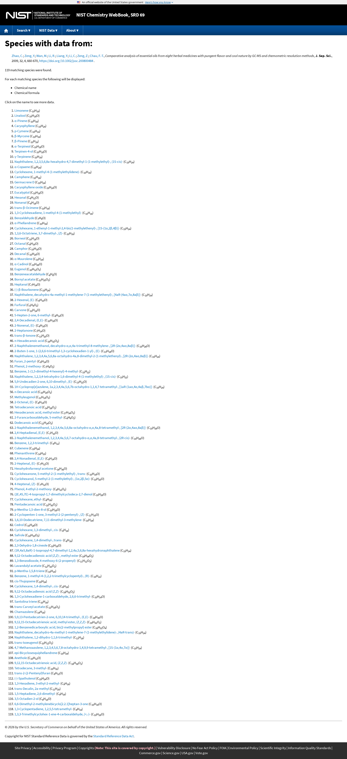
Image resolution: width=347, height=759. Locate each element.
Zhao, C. (17, 56)
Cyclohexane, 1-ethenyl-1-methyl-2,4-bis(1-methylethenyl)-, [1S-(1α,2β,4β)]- (67, 228)
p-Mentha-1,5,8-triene (29, 571)
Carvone (20, 310)
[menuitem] (6, 30)
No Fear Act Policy (205, 748)
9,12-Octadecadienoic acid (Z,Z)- (37, 591)
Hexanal (20, 197)
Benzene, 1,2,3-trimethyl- (31, 443)
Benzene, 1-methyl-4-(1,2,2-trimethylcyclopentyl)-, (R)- (52, 576)
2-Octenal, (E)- (24, 402)
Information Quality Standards (309, 748)
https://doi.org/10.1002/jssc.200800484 (66, 61)
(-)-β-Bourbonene (26, 289)
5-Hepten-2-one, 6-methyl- (32, 315)
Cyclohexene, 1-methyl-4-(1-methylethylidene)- (47, 172)
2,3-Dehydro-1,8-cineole (30, 545)
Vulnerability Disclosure (174, 748)
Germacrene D (24, 182)
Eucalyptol (22, 192)
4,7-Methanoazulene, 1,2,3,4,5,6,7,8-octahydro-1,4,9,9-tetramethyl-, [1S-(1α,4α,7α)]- (72, 647)
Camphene (22, 177)
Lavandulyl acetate (27, 565)
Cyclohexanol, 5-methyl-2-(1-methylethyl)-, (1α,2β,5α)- (52, 478)
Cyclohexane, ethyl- (28, 499)
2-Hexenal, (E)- (24, 300)
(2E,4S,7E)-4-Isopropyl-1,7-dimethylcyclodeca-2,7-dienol (53, 494)
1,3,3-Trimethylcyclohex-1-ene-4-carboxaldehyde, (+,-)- (52, 714)
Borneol (20, 238)
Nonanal (20, 202)
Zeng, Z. (82, 56)
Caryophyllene (24, 126)
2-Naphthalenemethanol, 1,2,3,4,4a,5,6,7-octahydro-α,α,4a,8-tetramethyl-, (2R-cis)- (72, 438)
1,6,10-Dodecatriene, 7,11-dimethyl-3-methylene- (48, 520)
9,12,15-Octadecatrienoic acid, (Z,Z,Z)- (41, 663)
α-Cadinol (21, 264)
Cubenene (21, 448)
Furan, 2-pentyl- (25, 361)
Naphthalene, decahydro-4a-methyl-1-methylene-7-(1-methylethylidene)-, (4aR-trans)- (74, 632)
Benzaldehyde (24, 218)
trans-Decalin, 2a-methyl (31, 688)
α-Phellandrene (25, 223)
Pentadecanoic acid (28, 504)
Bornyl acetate (24, 279)
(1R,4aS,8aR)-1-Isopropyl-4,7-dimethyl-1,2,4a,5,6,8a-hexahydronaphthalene (67, 550)
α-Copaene (22, 167)
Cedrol (19, 525)
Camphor (21, 248)
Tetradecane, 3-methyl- (30, 668)
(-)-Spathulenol (25, 678)
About (71, 30)
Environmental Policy (243, 748)
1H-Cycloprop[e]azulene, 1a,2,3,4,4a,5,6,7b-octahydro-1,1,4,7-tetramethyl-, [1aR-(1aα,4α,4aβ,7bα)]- (83, 387)
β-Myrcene (21, 136)
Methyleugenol (24, 397)
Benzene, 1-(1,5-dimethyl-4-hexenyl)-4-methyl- (46, 371)
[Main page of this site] (6, 30)
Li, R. (52, 56)
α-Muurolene (23, 259)
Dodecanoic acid (26, 422)
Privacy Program (65, 748)
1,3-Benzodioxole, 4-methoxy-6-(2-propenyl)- (45, 560)
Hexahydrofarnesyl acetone (33, 468)
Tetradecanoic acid (27, 407)
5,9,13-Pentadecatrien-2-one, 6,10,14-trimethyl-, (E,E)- (51, 617)
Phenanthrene (24, 453)
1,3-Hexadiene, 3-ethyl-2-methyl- (37, 683)
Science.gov (171, 753)
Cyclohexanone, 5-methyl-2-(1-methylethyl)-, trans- (50, 473)
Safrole (19, 535)
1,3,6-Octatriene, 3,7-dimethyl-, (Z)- (38, 233)
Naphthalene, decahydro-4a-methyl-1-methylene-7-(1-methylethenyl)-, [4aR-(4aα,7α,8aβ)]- (77, 294)
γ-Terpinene (22, 156)
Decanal (20, 254)
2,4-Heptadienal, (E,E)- (30, 432)
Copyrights (86, 748)
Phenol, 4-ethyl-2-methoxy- (33, 489)
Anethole (20, 658)
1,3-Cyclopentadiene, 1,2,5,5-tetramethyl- (43, 709)
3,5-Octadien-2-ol (26, 698)
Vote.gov (201, 753)
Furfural (20, 305)
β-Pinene (20, 141)
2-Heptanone (23, 330)
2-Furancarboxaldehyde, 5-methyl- (38, 417)
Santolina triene (25, 601)
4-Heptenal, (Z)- (25, 484)
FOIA (223, 748)
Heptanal (21, 284)
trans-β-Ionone (25, 335)
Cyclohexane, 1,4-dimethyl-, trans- (38, 540)
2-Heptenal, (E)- (25, 463)
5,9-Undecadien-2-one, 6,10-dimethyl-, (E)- (43, 381)
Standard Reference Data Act (113, 736)
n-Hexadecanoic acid (29, 340)
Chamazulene (24, 611)
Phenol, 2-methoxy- (28, 366)
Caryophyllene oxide (28, 187)
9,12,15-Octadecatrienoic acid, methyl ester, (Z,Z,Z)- (50, 622)
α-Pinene (20, 121)
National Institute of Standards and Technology (38, 15)
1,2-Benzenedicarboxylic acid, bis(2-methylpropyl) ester (53, 627)
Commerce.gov (150, 753)
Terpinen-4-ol (23, 151)
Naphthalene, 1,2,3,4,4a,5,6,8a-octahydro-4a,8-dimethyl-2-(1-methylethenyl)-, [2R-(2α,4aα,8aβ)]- (81, 356)
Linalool (20, 115)
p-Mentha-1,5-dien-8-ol (30, 509)
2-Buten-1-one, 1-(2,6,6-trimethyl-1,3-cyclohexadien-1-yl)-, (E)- (57, 351)
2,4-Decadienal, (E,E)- (29, 320)
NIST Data (47, 30)
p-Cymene (21, 131)
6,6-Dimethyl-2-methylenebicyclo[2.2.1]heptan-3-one (51, 704)
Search (22, 30)
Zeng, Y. (29, 56)
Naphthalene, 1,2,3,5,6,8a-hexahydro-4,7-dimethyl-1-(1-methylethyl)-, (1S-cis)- (68, 161)
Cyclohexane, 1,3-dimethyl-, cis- (36, 530)
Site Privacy (23, 748)
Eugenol (20, 269)
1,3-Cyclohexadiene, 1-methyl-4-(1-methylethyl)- (48, 212)
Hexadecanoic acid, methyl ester (37, 412)
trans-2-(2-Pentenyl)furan (32, 673)
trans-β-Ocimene (26, 207)
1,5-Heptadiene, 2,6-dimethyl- (35, 693)
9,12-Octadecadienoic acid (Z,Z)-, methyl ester (46, 555)
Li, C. (72, 56)
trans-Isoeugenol (26, 642)
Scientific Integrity (273, 748)
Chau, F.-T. (97, 56)
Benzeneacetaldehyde (29, 274)
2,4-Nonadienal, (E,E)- (29, 458)
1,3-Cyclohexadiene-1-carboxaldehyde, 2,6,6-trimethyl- (52, 596)
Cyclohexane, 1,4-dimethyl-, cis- (36, 586)
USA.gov (187, 753)
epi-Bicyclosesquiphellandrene (35, 653)
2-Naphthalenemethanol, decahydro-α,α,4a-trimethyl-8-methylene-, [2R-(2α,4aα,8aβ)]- (75, 345)
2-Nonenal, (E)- (24, 325)
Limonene (21, 110)
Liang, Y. (62, 56)
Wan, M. (41, 56)
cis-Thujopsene (24, 581)
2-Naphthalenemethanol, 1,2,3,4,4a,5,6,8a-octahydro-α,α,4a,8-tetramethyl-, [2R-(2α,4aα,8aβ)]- (80, 427)
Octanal (20, 243)
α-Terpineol (22, 146)
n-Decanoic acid (25, 392)
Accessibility (42, 748)
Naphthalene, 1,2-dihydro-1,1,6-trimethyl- (43, 637)
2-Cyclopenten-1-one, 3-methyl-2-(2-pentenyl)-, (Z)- (49, 514)
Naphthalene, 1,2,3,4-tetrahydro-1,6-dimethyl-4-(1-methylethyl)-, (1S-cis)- (65, 376)
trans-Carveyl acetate (29, 606)
